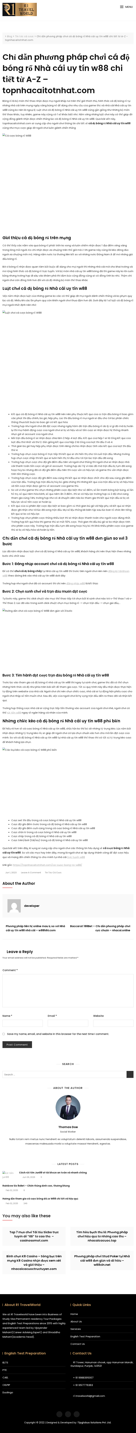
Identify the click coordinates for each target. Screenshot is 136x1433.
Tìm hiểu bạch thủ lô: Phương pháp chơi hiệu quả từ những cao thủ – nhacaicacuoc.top (102, 1236)
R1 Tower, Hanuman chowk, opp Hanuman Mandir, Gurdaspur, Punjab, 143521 (101, 1364)
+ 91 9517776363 (83, 1385)
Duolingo (7, 1392)
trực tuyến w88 (76, 857)
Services (75, 1329)
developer (31, 906)
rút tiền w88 (14, 712)
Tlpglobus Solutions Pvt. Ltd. (94, 1422)
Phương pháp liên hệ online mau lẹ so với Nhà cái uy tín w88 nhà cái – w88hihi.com (35, 928)
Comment (10, 970)
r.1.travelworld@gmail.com (89, 1396)
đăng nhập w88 (75, 583)
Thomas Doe (68, 1127)
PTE (4, 1370)
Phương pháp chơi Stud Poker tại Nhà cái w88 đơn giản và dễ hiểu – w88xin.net (102, 1260)
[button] (126, 6)
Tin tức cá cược (53, 872)
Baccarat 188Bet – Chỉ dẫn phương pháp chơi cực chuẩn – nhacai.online (100, 928)
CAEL (5, 1377)
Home (74, 1314)
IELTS (5, 1362)
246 (25, 1203)
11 (41, 1177)
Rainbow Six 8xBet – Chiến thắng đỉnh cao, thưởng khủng (36, 1185)
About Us (76, 1321)
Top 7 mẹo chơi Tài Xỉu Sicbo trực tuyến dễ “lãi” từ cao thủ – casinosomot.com (34, 1236)
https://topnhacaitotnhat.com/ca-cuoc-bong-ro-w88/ (47, 865)
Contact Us (77, 1344)
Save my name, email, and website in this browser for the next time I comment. (58, 1034)
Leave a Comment (31, 873)
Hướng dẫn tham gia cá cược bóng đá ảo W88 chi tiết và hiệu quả (40, 1198)
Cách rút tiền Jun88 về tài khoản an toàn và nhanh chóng (53, 1172)
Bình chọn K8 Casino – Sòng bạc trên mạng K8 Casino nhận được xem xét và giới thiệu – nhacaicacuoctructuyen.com (34, 1262)
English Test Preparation (85, 1336)
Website (98, 1016)
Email (52, 1016)
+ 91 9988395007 (83, 1377)
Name (7, 1016)
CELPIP (6, 1385)
